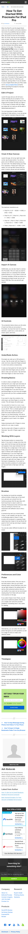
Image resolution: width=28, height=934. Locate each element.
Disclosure (4, 932)
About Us (4, 893)
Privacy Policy (15, 932)
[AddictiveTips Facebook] (5, 925)
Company (5, 889)
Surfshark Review (7, 912)
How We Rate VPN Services (13, 853)
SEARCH (14, 878)
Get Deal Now (18, 824)
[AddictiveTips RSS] (18, 925)
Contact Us (5, 901)
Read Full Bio (14, 764)
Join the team (5, 899)
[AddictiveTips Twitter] (9, 925)
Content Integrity (6, 897)
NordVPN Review (6, 910)
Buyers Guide (18, 893)
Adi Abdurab (6, 23)
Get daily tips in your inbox (14, 695)
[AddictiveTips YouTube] (14, 925)
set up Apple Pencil (12, 84)
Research (18, 889)
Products (5, 906)
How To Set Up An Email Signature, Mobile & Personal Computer (12, 793)
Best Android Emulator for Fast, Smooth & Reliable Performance (11, 798)
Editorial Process (6, 895)
